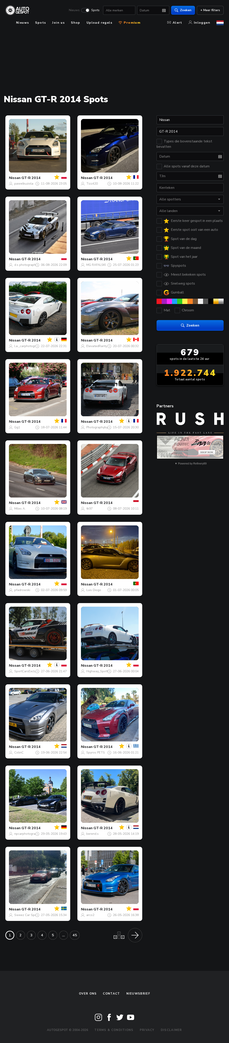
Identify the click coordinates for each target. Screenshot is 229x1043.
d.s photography (25, 265)
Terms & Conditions (113, 1030)
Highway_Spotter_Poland (104, 671)
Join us (58, 23)
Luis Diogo (93, 590)
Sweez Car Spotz (26, 915)
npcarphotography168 (30, 834)
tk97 (89, 508)
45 (74, 935)
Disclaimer (171, 1030)
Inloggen (202, 23)
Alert (177, 23)
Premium (131, 23)
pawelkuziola (23, 183)
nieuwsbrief (138, 994)
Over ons (88, 994)
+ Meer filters (210, 10)
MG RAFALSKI (96, 265)
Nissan (15, 177)
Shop (75, 23)
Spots (95, 10)
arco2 (90, 915)
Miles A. (19, 508)
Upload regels (99, 23)
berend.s (92, 834)
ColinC (18, 752)
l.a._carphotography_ (29, 346)
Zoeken (185, 10)
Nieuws (74, 10)
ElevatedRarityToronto (102, 346)
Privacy (147, 1030)
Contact (111, 994)
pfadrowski (22, 590)
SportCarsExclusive (28, 671)
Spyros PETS (95, 752)
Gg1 (17, 427)
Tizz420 (92, 183)
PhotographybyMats (100, 427)
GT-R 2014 (30, 177)
